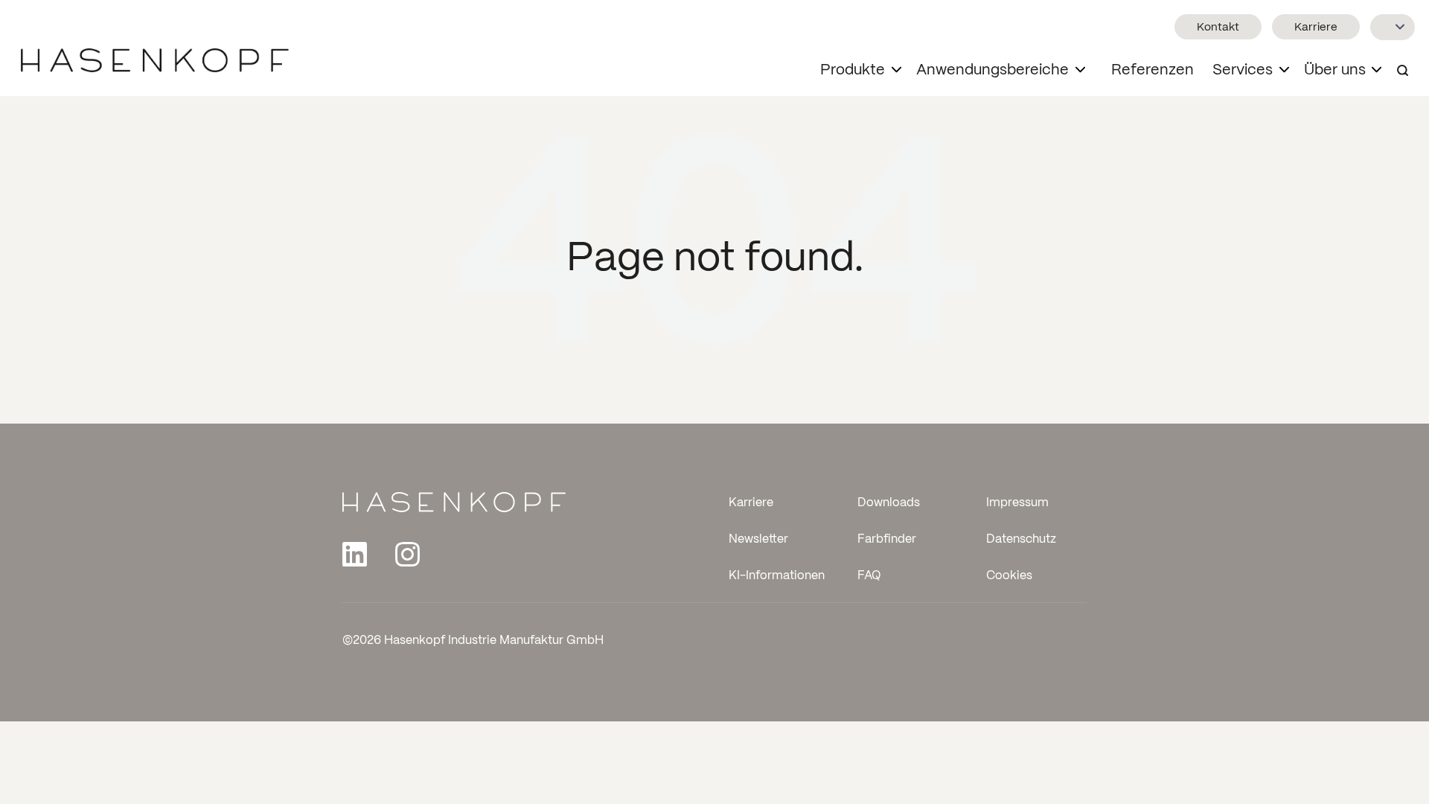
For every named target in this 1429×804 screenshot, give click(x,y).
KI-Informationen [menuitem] (777, 576)
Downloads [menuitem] (888, 502)
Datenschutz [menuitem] (1021, 540)
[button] (864, 71)
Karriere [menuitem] (751, 502)
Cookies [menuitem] (1009, 576)
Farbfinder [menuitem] (886, 540)
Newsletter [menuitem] (758, 540)
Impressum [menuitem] (1017, 502)
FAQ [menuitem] (869, 576)
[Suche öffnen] (1402, 71)
